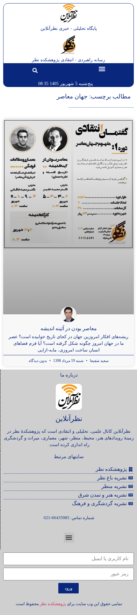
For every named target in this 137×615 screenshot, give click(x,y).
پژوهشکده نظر (53, 603)
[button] (102, 69)
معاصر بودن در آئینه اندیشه (68, 328)
